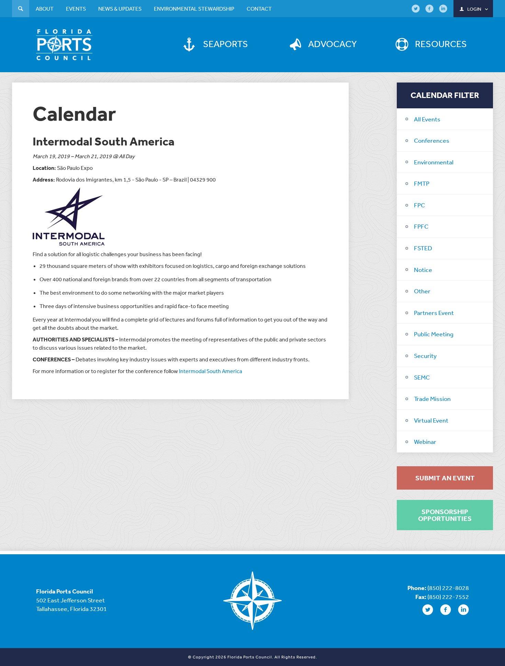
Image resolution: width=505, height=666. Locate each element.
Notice (423, 269)
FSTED (423, 248)
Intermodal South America (210, 371)
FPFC (421, 226)
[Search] (20, 9)
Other (422, 291)
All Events (427, 119)
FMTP (421, 183)
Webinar (425, 441)
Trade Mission (432, 398)
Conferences (431, 140)
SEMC (422, 377)
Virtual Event (431, 420)
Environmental (433, 162)
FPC (419, 205)
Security (425, 355)
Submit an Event (445, 478)
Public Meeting (433, 334)
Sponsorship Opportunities (445, 515)
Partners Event (434, 312)
